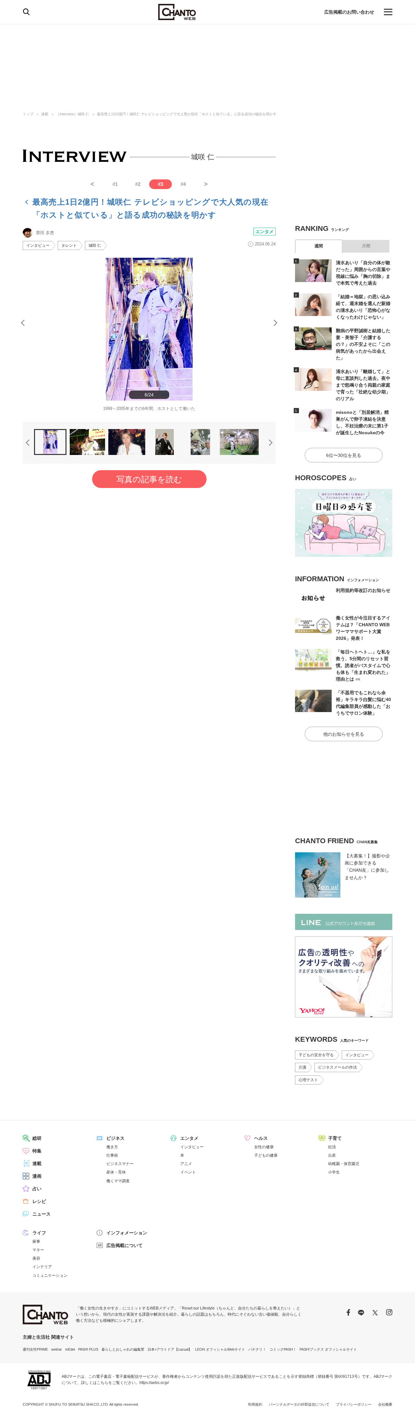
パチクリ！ (257, 1349)
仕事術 (112, 1155)
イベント (188, 1172)
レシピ (39, 1201)
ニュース (41, 1214)
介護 (302, 1067)
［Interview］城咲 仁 (72, 114)
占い (37, 1188)
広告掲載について (124, 1245)
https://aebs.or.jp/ (154, 1382)
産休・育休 (116, 1172)
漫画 (37, 1176)
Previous (22, 323)
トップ (28, 114)
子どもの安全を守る (316, 1055)
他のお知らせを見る (343, 734)
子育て (335, 1138)
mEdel (70, 1349)
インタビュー (38, 245)
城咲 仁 (95, 245)
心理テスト (308, 1080)
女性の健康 (264, 1147)
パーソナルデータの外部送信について (299, 1404)
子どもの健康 (266, 1155)
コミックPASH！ (282, 1349)
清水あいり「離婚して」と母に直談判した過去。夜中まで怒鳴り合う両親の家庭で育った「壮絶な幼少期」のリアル (363, 385)
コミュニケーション (49, 1275)
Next (275, 323)
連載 (44, 114)
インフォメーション (126, 1232)
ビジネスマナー (120, 1164)
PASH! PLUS (88, 1349)
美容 (36, 1258)
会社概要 (385, 1404)
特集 (37, 1150)
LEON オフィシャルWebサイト (220, 1349)
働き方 (112, 1147)
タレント (69, 245)
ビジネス (115, 1138)
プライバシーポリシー (354, 1404)
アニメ (186, 1164)
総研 (37, 1138)
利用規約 (255, 1404)
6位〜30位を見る (343, 455)
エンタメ (264, 231)
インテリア (42, 1266)
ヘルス (261, 1138)
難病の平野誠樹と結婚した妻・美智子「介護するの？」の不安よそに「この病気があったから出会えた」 (363, 344)
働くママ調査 (118, 1181)
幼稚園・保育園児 (343, 1164)
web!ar (56, 1349)
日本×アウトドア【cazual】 (170, 1349)
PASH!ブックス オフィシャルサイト (328, 1349)
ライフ (39, 1232)
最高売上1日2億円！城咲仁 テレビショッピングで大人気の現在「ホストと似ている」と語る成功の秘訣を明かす (187, 114)
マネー (38, 1250)
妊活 (332, 1147)
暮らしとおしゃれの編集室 (122, 1349)
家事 (36, 1241)
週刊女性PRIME (35, 1349)
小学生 (334, 1172)
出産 (332, 1155)
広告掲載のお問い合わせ (349, 12)
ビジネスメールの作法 (337, 1067)
